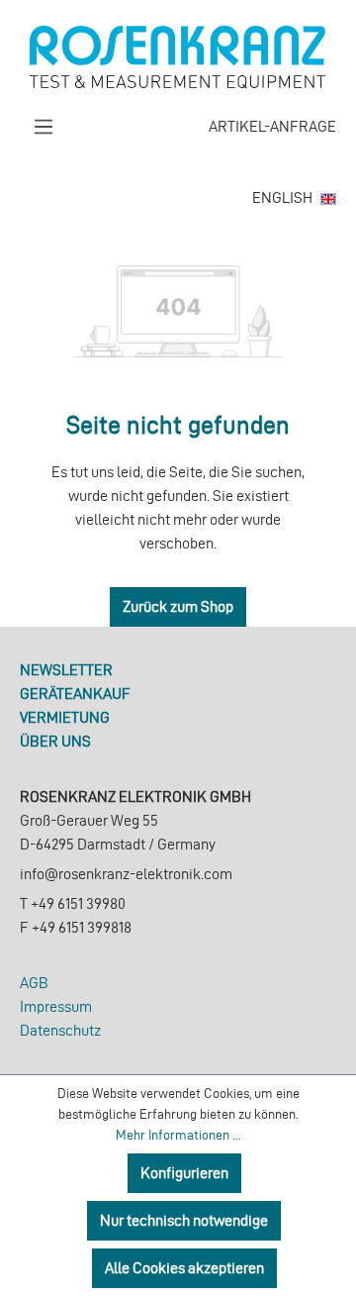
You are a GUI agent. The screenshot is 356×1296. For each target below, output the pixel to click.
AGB (34, 982)
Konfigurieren (184, 1172)
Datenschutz (60, 1030)
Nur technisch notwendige (184, 1220)
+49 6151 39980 (78, 903)
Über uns (55, 741)
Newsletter (66, 669)
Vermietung (65, 717)
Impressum (56, 1006)
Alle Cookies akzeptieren (184, 1267)
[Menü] (43, 127)
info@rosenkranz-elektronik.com (126, 873)
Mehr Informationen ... (178, 1135)
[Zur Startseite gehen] (178, 57)
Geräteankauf (75, 693)
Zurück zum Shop (178, 606)
